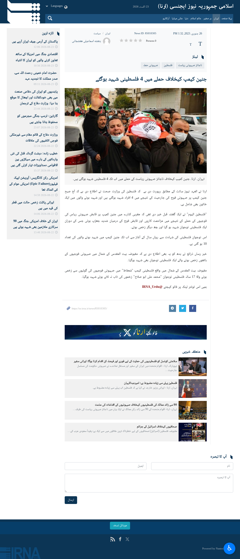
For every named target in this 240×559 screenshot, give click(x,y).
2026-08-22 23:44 (44, 109)
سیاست (97, 33)
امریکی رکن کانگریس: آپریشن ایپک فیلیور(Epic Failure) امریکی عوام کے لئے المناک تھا (33, 184)
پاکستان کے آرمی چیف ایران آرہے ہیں (35, 41)
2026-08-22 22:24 (44, 146)
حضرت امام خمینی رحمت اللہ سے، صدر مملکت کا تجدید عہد (36, 76)
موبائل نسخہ (120, 525)
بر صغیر (207, 18)
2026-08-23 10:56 (44, 66)
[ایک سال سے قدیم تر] (193, 366)
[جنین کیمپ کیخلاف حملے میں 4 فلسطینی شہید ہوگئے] (136, 130)
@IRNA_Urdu (153, 287)
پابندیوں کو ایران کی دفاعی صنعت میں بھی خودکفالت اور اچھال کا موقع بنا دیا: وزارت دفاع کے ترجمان (34, 97)
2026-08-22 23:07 (44, 128)
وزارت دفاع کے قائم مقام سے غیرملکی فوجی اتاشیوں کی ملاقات (34, 138)
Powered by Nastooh (213, 549)
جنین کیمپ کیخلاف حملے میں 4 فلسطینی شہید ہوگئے (151, 79)
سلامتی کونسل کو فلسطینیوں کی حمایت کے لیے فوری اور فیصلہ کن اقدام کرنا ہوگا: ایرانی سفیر (125, 361)
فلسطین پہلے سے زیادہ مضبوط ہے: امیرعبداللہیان (150, 383)
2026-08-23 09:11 (44, 84)
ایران (216, 18)
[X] (127, 540)
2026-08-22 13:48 (44, 232)
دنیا (186, 18)
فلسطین (168, 65)
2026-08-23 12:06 (44, 47)
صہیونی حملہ (150, 65)
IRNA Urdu (195, 7)
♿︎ (229, 548)
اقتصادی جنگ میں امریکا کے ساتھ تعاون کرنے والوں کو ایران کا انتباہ (36, 57)
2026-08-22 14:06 (44, 214)
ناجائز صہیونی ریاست (190, 65)
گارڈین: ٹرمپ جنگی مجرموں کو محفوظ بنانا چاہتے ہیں (37, 119)
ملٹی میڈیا (177, 18)
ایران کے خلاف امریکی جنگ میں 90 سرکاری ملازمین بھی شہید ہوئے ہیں (35, 224)
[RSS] (112, 540)
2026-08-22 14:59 (44, 195)
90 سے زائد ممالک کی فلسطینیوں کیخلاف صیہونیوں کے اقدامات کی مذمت (136, 404)
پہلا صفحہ (226, 18)
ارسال (71, 500)
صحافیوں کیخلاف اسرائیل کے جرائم (157, 426)
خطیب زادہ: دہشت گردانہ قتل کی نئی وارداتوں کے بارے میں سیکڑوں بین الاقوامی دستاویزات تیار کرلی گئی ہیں (34, 159)
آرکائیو (166, 18)
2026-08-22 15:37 (44, 171)
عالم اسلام (196, 18)
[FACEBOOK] (120, 540)
